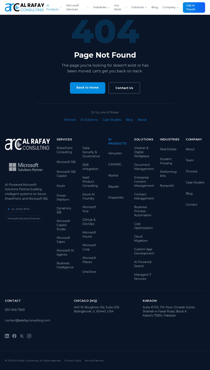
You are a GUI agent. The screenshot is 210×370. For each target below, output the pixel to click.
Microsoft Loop (89, 247)
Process (191, 171)
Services (70, 120)
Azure (61, 186)
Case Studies (112, 120)
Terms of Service (93, 360)
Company (169, 7)
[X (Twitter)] (22, 335)
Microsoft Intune (89, 234)
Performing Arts (168, 174)
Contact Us (124, 88)
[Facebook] (14, 335)
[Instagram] (29, 335)
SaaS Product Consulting (90, 182)
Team (190, 160)
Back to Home (87, 87)
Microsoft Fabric (63, 240)
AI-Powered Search (142, 264)
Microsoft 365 (66, 162)
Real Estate (168, 149)
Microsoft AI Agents (65, 252)
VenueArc (115, 153)
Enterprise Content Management (144, 182)
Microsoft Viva (89, 209)
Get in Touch (190, 7)
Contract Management (144, 196)
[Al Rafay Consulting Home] (24, 7)
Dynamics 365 (64, 210)
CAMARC (115, 164)
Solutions (137, 7)
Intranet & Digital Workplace (141, 152)
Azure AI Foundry (88, 196)
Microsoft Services (72, 7)
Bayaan (113, 186)
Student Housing (166, 161)
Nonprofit (167, 186)
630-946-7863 (15, 310)
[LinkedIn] (7, 335)
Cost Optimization (143, 226)
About (142, 120)
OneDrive (89, 272)
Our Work (117, 7)
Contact (191, 204)
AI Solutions (89, 120)
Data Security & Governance (91, 152)
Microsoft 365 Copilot (66, 174)
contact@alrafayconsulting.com (27, 320)
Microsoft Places (89, 260)
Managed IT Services (142, 277)
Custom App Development (144, 251)
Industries (100, 7)
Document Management (144, 167)
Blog (155, 7)
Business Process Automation (142, 211)
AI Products (52, 7)
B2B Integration (90, 167)
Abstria (113, 175)
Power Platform (63, 198)
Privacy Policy (72, 360)
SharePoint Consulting (65, 150)
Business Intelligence (65, 265)
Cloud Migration (141, 238)
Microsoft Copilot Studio (63, 225)
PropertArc (116, 197)
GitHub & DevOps (89, 222)
